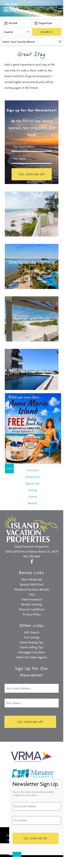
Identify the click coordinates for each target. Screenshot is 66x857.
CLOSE (9, 468)
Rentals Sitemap (31, 604)
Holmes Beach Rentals (32, 371)
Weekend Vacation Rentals (31, 589)
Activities (33, 470)
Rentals (32, 503)
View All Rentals (31, 579)
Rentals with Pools (32, 319)
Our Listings (32, 637)
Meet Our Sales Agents (31, 657)
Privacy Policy (32, 614)
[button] (60, 10)
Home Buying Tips (32, 642)
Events (32, 496)
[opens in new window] (31, 561)
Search (47, 32)
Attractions (32, 477)
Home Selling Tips (31, 647)
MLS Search (31, 632)
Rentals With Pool (31, 584)
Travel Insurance (31, 599)
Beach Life (32, 483)
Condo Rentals (31, 214)
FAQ (32, 594)
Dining (32, 490)
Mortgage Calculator (31, 652)
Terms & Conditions (32, 609)
